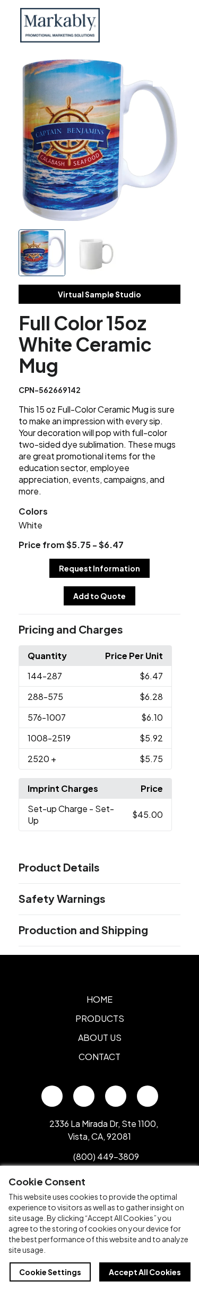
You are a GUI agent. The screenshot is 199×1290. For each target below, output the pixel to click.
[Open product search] (144, 25)
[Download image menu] (166, 72)
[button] (100, 629)
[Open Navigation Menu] (167, 25)
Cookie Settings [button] (50, 1272)
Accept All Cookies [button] (145, 1272)
